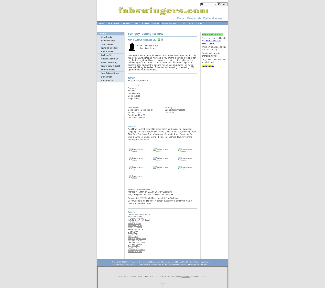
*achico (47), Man (136, 192)
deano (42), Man (134, 224)
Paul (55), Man (133, 248)
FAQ (132, 264)
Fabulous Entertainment (140, 262)
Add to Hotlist (107, 52)
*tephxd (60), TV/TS (137, 198)
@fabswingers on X (168, 262)
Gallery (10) (106, 55)
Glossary (181, 264)
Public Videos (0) (109, 62)
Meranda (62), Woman (136, 250)
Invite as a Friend (109, 48)
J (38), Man (132, 233)
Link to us (155, 262)
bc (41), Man (133, 231)
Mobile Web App (200, 264)
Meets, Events (169, 23)
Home (101, 23)
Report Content (171, 264)
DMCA (160, 264)
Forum (156, 23)
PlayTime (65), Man (135, 240)
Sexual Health (182, 262)
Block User (106, 77)
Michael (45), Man (135, 216)
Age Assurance (206, 262)
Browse (126, 23)
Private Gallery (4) (109, 59)
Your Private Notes (110, 73)
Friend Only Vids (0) (110, 66)
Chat (136, 23)
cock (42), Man (133, 235)
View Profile (106, 37)
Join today (208, 66)
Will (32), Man (133, 237)
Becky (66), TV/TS (135, 226)
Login (199, 23)
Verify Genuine (108, 70)
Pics (191, 23)
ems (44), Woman (135, 244)
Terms (114, 264)
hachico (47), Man (135, 252)
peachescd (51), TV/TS (137, 242)
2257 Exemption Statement (146, 264)
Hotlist (145, 23)
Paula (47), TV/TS (135, 227)
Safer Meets (194, 262)
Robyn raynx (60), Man (137, 239)
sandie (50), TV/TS (135, 229)
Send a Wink (107, 44)
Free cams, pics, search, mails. (211, 42)
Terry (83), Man (134, 246)
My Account (113, 23)
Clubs (182, 23)
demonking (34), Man (136, 218)
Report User (107, 80)
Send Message (108, 41)
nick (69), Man (133, 222)
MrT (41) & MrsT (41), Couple (139, 220)
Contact (190, 264)
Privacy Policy (123, 264)
